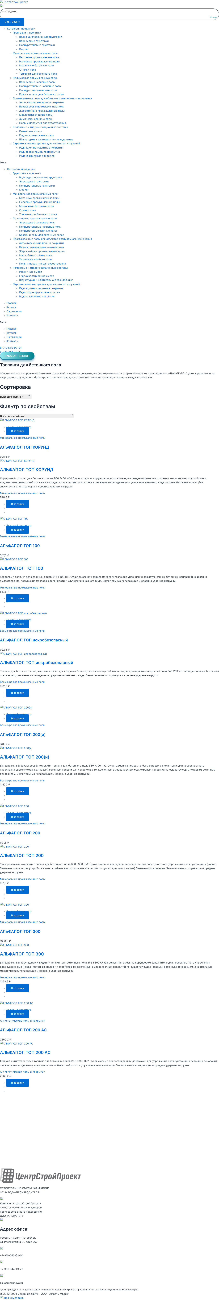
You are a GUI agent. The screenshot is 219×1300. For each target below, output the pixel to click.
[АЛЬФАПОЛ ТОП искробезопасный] (23, 613)
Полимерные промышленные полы (35, 77)
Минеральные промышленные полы (35, 53)
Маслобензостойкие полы (35, 114)
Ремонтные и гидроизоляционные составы (40, 127)
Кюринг (24, 49)
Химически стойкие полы (35, 118)
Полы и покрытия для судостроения (42, 122)
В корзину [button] (17, 431)
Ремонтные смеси (30, 131)
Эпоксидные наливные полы (37, 82)
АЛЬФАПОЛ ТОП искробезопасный (34, 640)
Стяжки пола (27, 69)
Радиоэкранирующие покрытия (39, 151)
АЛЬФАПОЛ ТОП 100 (20, 545)
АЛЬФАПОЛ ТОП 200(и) (23, 734)
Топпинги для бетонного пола (38, 73)
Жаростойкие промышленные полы (42, 110)
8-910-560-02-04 (11, 347)
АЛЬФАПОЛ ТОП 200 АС (23, 1030)
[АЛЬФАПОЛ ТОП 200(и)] (16, 707)
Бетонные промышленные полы (39, 57)
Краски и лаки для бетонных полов (41, 94)
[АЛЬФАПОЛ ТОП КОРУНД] (17, 420)
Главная (11, 303)
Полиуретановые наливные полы (40, 86)
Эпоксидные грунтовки (34, 41)
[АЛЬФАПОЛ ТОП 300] (14, 904)
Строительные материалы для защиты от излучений (46, 143)
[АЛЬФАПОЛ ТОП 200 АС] (16, 1003)
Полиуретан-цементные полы (38, 90)
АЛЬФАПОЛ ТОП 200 (20, 833)
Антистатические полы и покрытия (41, 102)
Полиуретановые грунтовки (37, 45)
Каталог (11, 307)
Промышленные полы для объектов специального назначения (52, 98)
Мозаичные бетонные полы (36, 65)
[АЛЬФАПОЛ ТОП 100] (14, 518)
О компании (14, 311)
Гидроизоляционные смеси (36, 135)
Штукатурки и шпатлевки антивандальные (46, 139)
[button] (109, 163)
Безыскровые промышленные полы (41, 106)
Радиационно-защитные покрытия (41, 147)
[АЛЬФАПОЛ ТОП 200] (14, 806)
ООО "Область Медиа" (55, 1293)
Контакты (12, 315)
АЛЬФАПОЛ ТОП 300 (20, 931)
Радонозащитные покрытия (37, 155)
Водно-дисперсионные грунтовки (40, 36)
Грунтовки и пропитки (27, 32)
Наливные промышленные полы (39, 61)
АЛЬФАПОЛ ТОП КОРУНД (24, 447)
